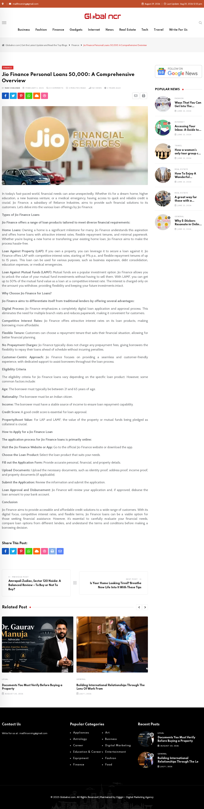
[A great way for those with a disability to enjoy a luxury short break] (163, 199)
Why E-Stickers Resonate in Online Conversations (188, 224)
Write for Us (178, 29)
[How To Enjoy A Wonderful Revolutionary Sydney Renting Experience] (163, 175)
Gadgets (76, 29)
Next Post (132, 579)
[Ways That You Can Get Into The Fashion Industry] (163, 104)
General (81, 679)
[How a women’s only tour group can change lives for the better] (163, 151)
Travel (159, 29)
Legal (5, 679)
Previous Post (20, 577)
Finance (58, 29)
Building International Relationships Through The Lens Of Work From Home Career (179, 762)
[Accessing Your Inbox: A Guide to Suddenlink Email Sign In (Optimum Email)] (163, 128)
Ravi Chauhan (12, 88)
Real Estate (127, 29)
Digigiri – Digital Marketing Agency (134, 797)
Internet (94, 29)
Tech (144, 29)
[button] (139, 607)
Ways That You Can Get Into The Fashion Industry (188, 106)
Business (24, 29)
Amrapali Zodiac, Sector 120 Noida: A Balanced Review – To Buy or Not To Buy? (34, 585)
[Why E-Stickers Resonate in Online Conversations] (163, 222)
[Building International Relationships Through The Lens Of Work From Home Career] (146, 760)
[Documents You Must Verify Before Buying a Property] (146, 739)
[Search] (200, 22)
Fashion (41, 29)
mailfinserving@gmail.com (25, 3)
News (110, 29)
